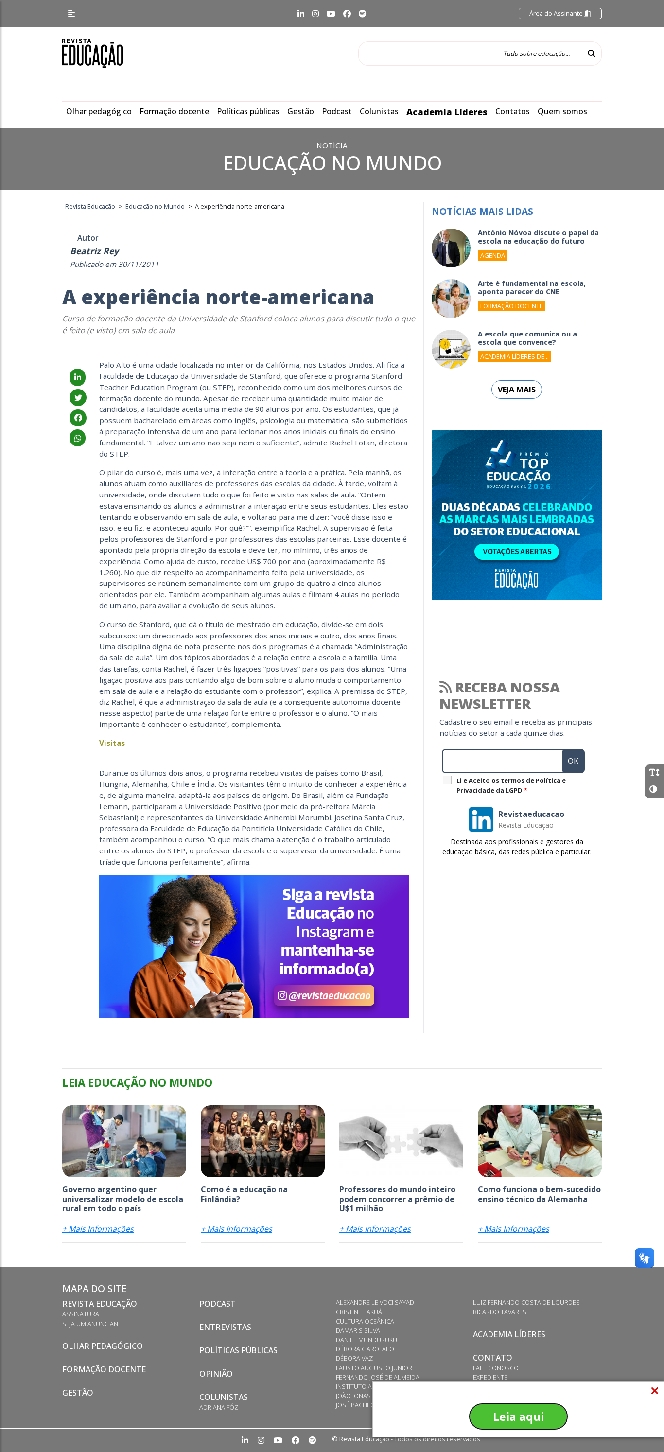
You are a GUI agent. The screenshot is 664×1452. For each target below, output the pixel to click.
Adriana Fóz (218, 1407)
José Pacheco (357, 1404)
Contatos (512, 111)
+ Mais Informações (98, 1228)
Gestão (300, 111)
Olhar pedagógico (99, 111)
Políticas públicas (248, 111)
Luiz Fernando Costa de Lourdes (526, 1302)
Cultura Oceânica (365, 1321)
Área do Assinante (556, 13)
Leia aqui (518, 1416)
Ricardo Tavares (499, 1312)
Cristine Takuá (359, 1312)
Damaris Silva (358, 1330)
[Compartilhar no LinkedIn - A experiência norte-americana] (78, 377)
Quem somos (562, 111)
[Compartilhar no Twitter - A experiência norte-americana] (78, 397)
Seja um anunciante (93, 1323)
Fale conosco (496, 1367)
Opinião (216, 1373)
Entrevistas (225, 1327)
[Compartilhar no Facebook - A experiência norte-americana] (78, 417)
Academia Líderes (447, 112)
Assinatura (80, 1314)
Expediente (490, 1377)
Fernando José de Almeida (377, 1377)
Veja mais (517, 389)
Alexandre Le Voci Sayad (375, 1302)
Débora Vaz (354, 1358)
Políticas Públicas (238, 1350)
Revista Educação (99, 1303)
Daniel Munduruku (366, 1339)
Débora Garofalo (365, 1349)
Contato (492, 1357)
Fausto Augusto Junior (374, 1367)
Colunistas (379, 111)
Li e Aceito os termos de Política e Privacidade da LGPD (511, 785)
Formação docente (174, 111)
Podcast (337, 111)
